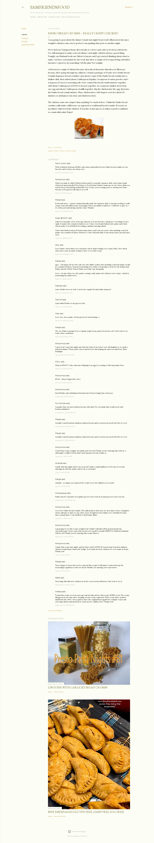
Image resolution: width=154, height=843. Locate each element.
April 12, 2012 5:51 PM (62, 571)
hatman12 (83, 836)
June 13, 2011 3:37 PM (62, 472)
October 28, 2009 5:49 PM (64, 396)
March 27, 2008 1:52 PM (63, 307)
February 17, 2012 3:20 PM (64, 537)
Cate (57, 313)
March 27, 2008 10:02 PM (64, 321)
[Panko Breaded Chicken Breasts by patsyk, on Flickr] (89, 138)
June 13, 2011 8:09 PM (62, 486)
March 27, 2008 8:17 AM (63, 238)
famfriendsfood (50, 7)
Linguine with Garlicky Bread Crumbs (77, 687)
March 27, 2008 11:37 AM (63, 293)
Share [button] (24, 29)
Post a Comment (55, 611)
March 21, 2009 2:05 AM (63, 383)
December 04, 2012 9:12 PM (64, 585)
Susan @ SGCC (61, 218)
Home (33, 17)
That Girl (58, 300)
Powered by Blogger (79, 831)
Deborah (58, 286)
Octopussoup (61, 493)
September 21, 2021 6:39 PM (65, 605)
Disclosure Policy (70, 17)
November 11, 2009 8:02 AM (65, 426)
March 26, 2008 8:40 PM (64, 173)
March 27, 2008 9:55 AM (63, 279)
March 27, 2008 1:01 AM (63, 193)
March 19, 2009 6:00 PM (63, 369)
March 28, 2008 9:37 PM (64, 337)
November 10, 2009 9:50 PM (65, 412)
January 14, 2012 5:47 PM (64, 518)
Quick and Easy (28, 45)
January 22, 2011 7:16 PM (63, 456)
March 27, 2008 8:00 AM (64, 211)
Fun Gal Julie (60, 403)
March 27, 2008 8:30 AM (64, 254)
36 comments (58, 692)
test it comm (60, 163)
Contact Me (54, 17)
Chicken (25, 38)
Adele (57, 578)
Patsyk (58, 200)
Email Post (57, 147)
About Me (42, 17)
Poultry (25, 41)
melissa (58, 592)
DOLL (57, 362)
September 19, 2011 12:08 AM (65, 500)
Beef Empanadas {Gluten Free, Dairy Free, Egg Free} (86, 812)
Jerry (57, 245)
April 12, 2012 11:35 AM (62, 555)
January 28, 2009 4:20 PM (64, 355)
